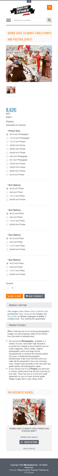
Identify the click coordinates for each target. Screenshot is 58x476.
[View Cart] (49, 7)
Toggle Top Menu (29, 1)
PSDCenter (29, 472)
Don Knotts (12, 316)
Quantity (9, 283)
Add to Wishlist (29, 448)
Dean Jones (24, 313)
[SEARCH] (49, 20)
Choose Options (30, 442)
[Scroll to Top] (0, 454)
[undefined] (29, 81)
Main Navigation (8, 20)
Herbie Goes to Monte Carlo (36, 311)
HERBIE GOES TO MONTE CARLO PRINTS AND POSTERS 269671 (29, 429)
